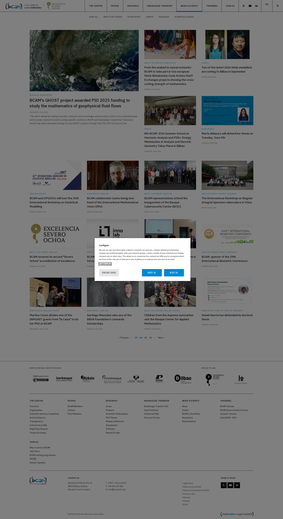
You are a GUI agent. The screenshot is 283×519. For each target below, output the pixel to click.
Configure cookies (109, 272)
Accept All (152, 272)
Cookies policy (105, 264)
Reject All (174, 272)
